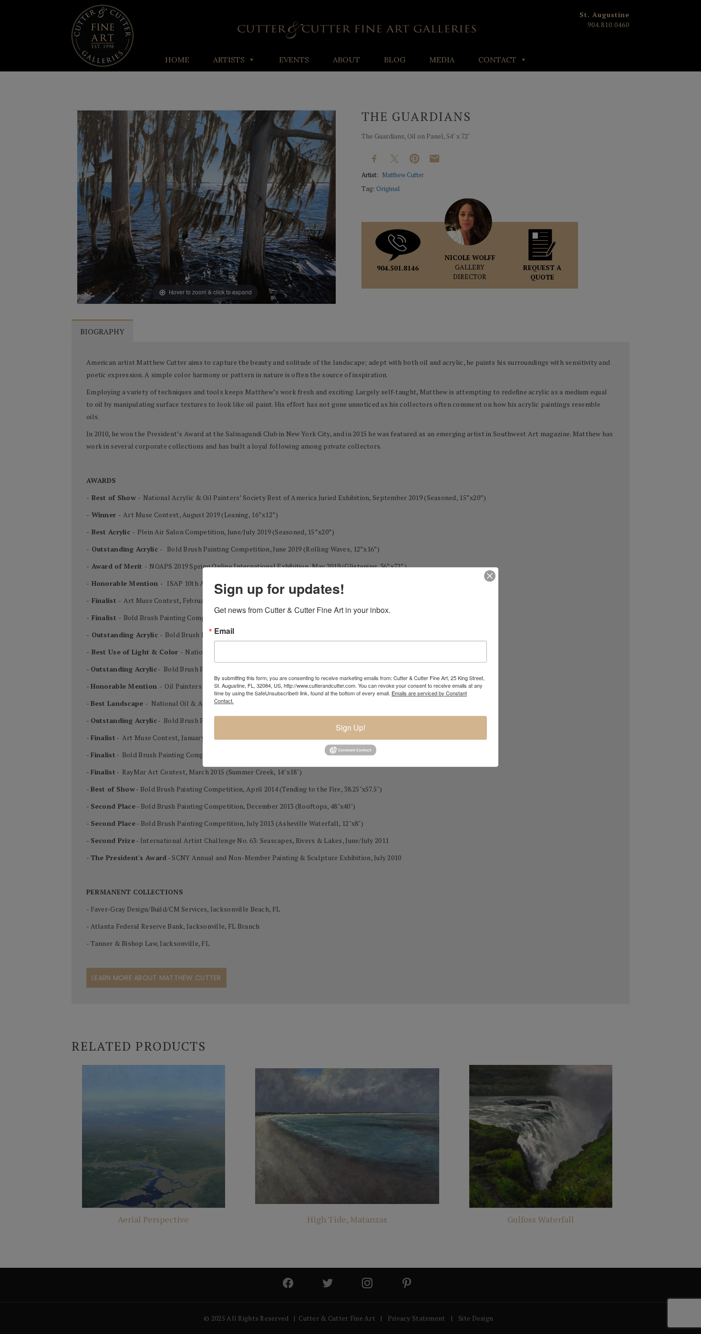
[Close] (489, 576)
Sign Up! (350, 727)
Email (224, 631)
